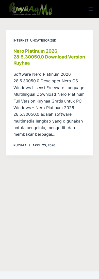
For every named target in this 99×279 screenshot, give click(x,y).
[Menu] (91, 9)
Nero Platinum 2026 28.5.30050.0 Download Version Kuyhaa (49, 57)
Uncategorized (43, 40)
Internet (20, 40)
